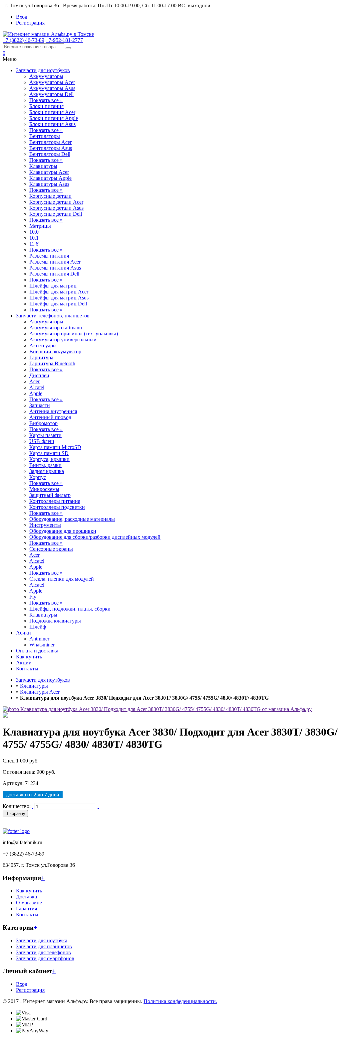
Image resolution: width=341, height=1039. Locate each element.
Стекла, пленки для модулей (61, 579)
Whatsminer (42, 644)
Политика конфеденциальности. (180, 1001)
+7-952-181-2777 (64, 40)
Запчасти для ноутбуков (43, 70)
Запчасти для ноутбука (41, 940)
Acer (34, 381)
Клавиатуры (43, 166)
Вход (21, 17)
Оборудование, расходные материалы (72, 519)
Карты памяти (45, 435)
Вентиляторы (44, 136)
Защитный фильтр (50, 495)
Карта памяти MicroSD (55, 447)
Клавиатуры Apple (50, 178)
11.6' (34, 244)
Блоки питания (46, 106)
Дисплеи (39, 375)
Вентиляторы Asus (50, 148)
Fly (32, 597)
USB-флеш (41, 441)
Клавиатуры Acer (49, 172)
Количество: (17, 806)
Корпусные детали (50, 196)
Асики (23, 632)
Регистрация (30, 23)
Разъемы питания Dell (54, 274)
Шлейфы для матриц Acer (58, 291)
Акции (24, 662)
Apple (35, 393)
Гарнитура (41, 357)
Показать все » (46, 100)
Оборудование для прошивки (62, 531)
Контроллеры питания (54, 501)
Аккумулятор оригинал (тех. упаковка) (73, 333)
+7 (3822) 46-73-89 (23, 40)
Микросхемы (44, 489)
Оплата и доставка (37, 650)
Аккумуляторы (46, 76)
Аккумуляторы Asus (52, 88)
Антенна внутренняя (53, 411)
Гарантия (26, 908)
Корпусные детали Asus (56, 208)
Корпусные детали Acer (56, 202)
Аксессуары (43, 345)
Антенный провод (50, 417)
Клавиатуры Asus (49, 184)
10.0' (34, 232)
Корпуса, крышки (49, 459)
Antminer (39, 638)
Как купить (29, 656)
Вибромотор (43, 423)
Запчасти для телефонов (43, 952)
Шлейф (37, 627)
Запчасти (39, 405)
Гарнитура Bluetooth (52, 363)
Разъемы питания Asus (55, 268)
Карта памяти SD (49, 453)
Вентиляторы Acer (50, 142)
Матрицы (40, 226)
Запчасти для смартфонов (45, 958)
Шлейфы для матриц (53, 286)
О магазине (29, 902)
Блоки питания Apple (53, 118)
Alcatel (36, 387)
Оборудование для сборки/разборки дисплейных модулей (95, 537)
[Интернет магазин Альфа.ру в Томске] (48, 34)
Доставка (26, 896)
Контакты (27, 668)
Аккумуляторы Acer (52, 82)
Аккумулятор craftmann (55, 327)
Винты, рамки (45, 465)
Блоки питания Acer (52, 112)
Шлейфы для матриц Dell (58, 303)
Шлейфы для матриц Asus (59, 297)
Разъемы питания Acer (55, 262)
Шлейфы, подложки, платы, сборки (70, 609)
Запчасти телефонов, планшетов (53, 315)
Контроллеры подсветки (57, 507)
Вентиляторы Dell (49, 154)
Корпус (37, 477)
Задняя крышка (46, 471)
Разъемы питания (49, 256)
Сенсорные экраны (51, 549)
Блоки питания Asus (52, 124)
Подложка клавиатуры (55, 621)
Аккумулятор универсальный (63, 339)
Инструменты (45, 525)
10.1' (34, 238)
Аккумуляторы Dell (51, 94)
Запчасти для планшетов (44, 946)
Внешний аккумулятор (55, 351)
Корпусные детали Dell (55, 214)
